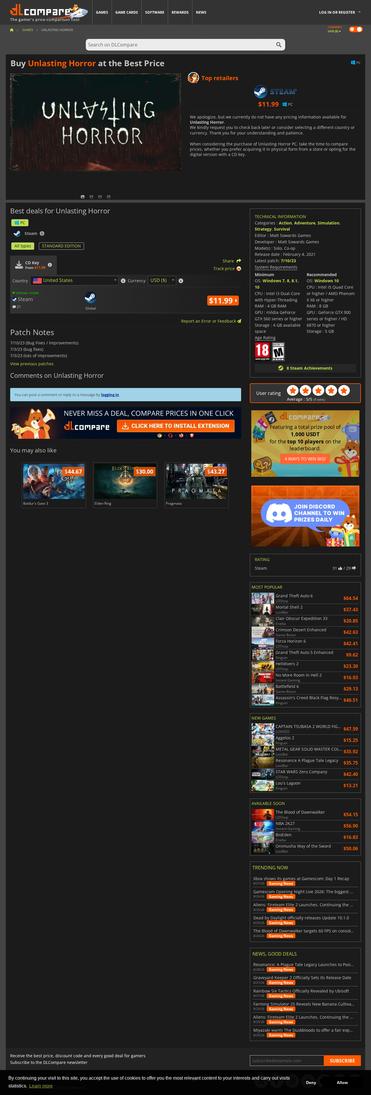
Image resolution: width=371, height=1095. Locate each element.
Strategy (263, 229)
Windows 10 (326, 280)
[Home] (11, 30)
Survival (282, 229)
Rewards (180, 12)
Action (285, 223)
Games (102, 12)
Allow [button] (342, 1082)
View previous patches (32, 363)
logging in (110, 394)
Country (20, 281)
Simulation (328, 223)
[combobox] (74, 280)
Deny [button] (311, 1082)
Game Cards (126, 12)
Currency (137, 281)
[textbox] (53, 280)
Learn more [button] (41, 1085)
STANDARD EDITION (61, 246)
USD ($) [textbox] (158, 280)
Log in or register (337, 12)
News (201, 12)
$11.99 (222, 300)
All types (22, 246)
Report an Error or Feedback (209, 321)
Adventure (304, 223)
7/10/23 (288, 260)
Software (154, 12)
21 (18, 306)
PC (22, 222)
